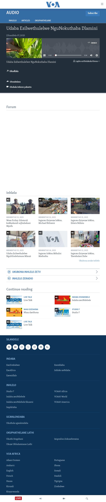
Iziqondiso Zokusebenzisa (66, 439)
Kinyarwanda (12, 492)
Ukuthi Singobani (14, 439)
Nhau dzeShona (31, 310)
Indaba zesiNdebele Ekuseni (19, 402)
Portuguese (59, 460)
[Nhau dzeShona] (14, 312)
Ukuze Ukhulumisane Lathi (19, 444)
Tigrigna (58, 481)
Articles (26, 21)
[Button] (13, 82)
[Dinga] (87, 498)
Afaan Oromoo (13, 460)
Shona (57, 465)
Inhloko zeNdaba (62, 370)
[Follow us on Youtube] (15, 347)
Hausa (9, 481)
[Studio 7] (62, 312)
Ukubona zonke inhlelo (89, 261)
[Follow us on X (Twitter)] (28, 347)
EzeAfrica (11, 370)
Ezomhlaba (59, 365)
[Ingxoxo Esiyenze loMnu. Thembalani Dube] (85, 239)
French (9, 476)
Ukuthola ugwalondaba (17, 423)
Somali (57, 471)
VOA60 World (60, 397)
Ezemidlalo (11, 376)
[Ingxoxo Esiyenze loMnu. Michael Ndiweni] (53, 206)
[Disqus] (53, 144)
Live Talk (28, 297)
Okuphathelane (43, 21)
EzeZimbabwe (13, 365)
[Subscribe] (40, 347)
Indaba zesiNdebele (81, 297)
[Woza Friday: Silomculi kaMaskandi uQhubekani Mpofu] (20, 206)
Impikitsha (11, 407)
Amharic (10, 465)
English (9, 471)
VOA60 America (62, 402)
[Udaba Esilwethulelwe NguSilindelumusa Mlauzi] (20, 239)
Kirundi (10, 486)
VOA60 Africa (60, 392)
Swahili (57, 476)
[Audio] (41, 498)
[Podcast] (34, 347)
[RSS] (47, 347)
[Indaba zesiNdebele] (62, 300)
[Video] (64, 498)
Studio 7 (76, 310)
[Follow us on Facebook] (9, 347)
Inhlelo (13, 21)
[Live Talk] (14, 300)
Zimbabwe (59, 486)
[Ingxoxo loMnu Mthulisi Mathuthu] (53, 239)
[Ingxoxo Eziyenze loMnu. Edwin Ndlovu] (85, 206)
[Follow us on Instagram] (21, 347)
